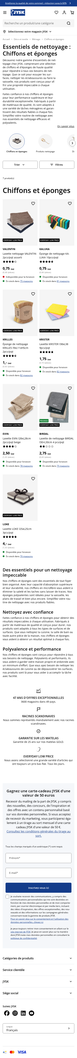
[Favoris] (56, 12)
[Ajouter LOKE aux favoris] (33, 478)
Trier (17, 164)
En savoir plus (65, 126)
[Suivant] (72, 143)
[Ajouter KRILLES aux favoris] (33, 294)
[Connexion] (64, 12)
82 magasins (26, 375)
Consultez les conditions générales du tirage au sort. (39, 833)
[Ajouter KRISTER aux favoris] (69, 294)
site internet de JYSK (20, 931)
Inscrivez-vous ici (38, 887)
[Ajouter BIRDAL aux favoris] (69, 388)
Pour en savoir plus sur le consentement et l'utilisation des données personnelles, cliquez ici (39, 920)
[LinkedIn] (23, 1013)
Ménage (36, 39)
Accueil (6, 39)
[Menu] (5, 12)
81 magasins (63, 281)
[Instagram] (15, 1013)
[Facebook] (7, 1013)
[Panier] (72, 12)
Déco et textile (21, 39)
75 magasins (26, 281)
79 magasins (26, 556)
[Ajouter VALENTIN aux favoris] (33, 203)
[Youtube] (31, 1013)
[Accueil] (18, 12)
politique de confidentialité (24, 938)
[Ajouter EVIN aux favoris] (33, 388)
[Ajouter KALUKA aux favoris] (69, 203)
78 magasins (26, 465)
